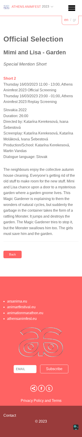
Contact (9, 415)
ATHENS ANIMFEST (26, 6)
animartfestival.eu (21, 307)
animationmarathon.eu (25, 313)
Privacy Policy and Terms (41, 401)
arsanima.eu (17, 301)
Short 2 (9, 78)
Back (12, 254)
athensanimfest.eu (22, 319)
